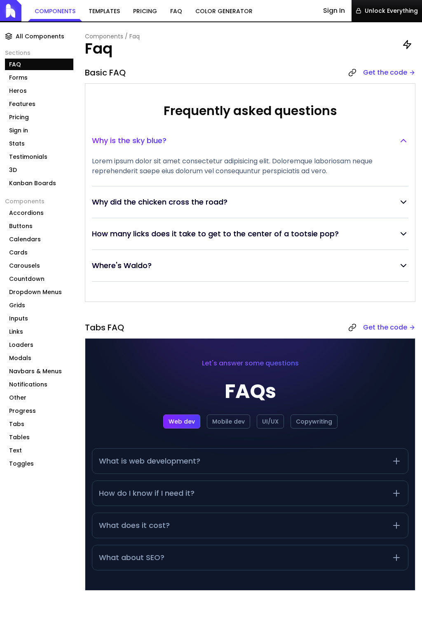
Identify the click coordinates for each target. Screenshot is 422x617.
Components (55, 11)
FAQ (176, 11)
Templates (104, 11)
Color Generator (224, 11)
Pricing (145, 11)
